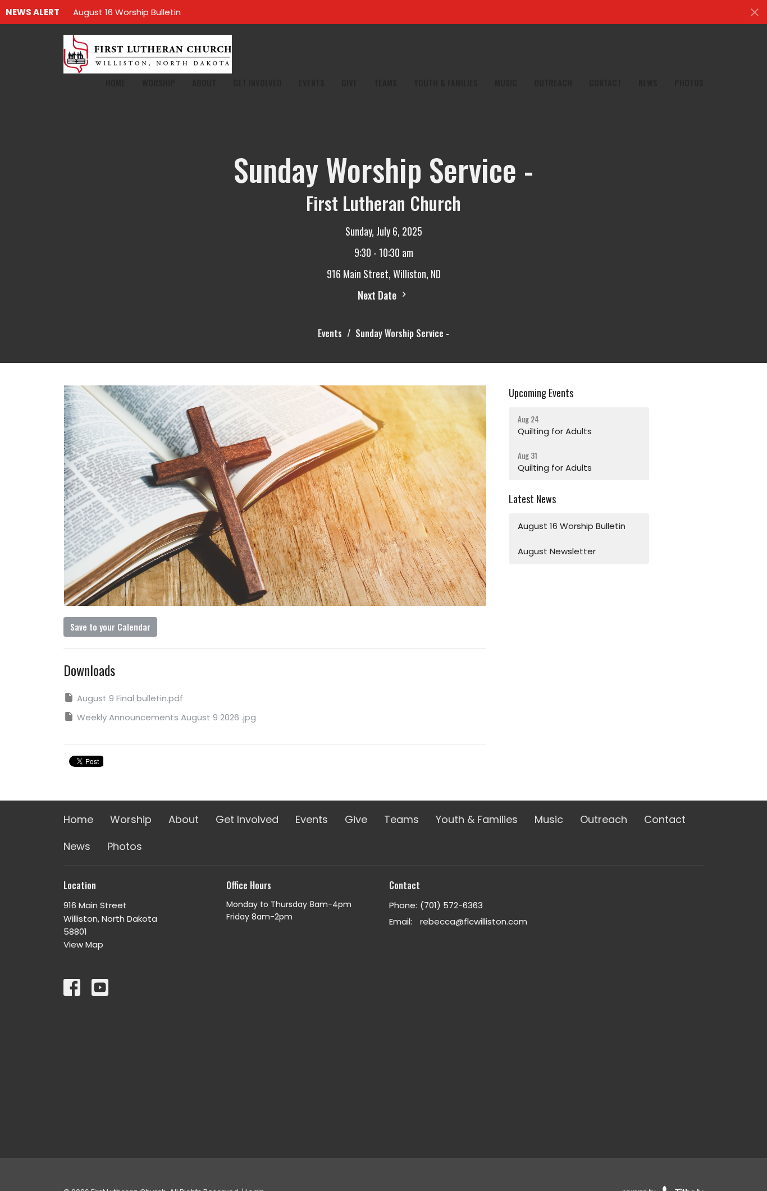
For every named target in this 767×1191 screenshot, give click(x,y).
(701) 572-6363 (451, 905)
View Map (83, 944)
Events (312, 82)
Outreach (553, 82)
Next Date (378, 295)
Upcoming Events (541, 392)
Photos (689, 82)
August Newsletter (557, 551)
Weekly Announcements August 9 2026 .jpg (166, 717)
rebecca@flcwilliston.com (473, 921)
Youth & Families (446, 82)
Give (349, 82)
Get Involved (257, 82)
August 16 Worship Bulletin (127, 12)
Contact (605, 82)
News (648, 82)
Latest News (532, 498)
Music (506, 82)
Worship (158, 82)
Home (115, 82)
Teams (385, 82)
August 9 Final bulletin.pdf (130, 698)
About (204, 82)
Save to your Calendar (110, 626)
